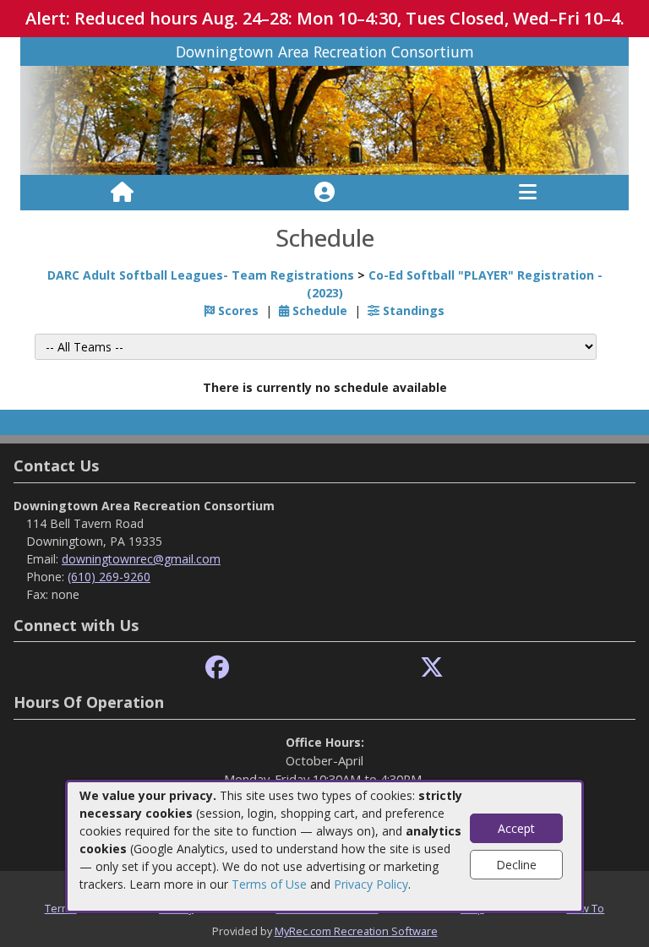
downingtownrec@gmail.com (141, 559)
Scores (237, 310)
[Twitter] (432, 668)
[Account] (324, 192)
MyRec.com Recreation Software (356, 931)
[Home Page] (122, 192)
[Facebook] (217, 668)
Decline (516, 865)
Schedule (318, 310)
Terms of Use (269, 884)
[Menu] (528, 192)
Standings (411, 310)
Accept (516, 828)
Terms (61, 908)
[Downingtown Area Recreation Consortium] (324, 120)
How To (585, 908)
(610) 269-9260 (109, 577)
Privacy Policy (371, 884)
